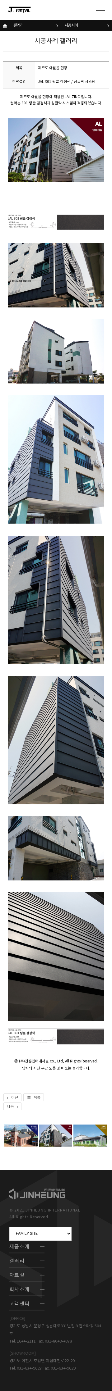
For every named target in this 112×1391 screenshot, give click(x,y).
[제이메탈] (26, 10)
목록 (37, 1098)
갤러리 (18, 25)
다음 (10, 1107)
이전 (14, 1098)
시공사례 (71, 25)
